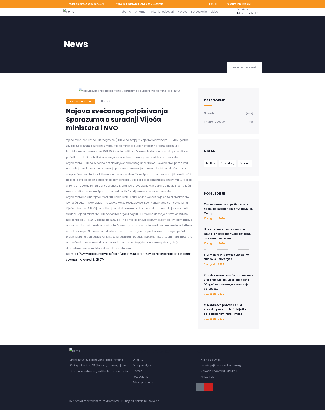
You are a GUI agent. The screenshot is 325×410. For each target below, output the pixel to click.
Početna (125, 12)
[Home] (68, 12)
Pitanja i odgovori (162, 12)
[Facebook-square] (200, 387)
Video (214, 12)
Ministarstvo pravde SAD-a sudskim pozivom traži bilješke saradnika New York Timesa (225, 309)
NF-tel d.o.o (151, 401)
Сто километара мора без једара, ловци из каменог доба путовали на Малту (228, 208)
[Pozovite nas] (231, 11)
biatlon (210, 163)
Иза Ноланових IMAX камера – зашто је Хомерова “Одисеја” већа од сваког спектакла (227, 234)
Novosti (182, 12)
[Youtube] (208, 387)
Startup (245, 163)
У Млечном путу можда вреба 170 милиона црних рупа (226, 257)
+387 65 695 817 (247, 13)
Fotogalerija (199, 12)
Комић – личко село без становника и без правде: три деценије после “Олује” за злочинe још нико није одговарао (228, 282)
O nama (140, 12)
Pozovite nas (243, 9)
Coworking (227, 163)
